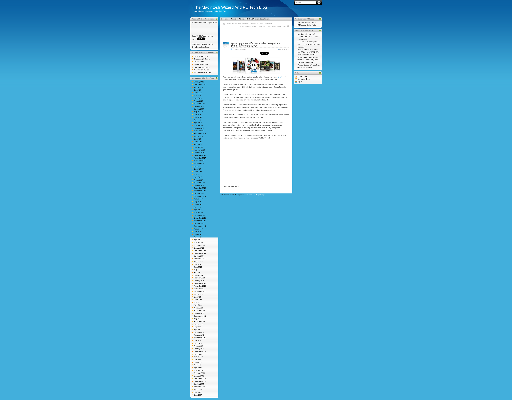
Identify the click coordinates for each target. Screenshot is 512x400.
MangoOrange (260, 194)
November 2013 (200, 286)
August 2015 (198, 229)
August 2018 (198, 136)
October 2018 (199, 131)
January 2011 (199, 335)
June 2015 (198, 234)
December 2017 (200, 155)
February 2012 (199, 321)
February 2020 (199, 104)
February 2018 (199, 150)
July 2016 (197, 202)
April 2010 (198, 343)
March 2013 (198, 308)
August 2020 (198, 87)
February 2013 (199, 311)
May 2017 (197, 174)
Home (226, 19)
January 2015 (199, 248)
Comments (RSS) (303, 79)
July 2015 (197, 232)
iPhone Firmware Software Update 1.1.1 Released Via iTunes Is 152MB (263, 26)
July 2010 (197, 340)
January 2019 (199, 128)
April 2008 (198, 368)
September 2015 (200, 226)
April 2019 (198, 123)
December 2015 (200, 218)
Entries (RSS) (302, 77)
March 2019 (198, 125)
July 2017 (197, 169)
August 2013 (198, 294)
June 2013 (198, 300)
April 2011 (197, 330)
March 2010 (198, 346)
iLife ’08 (280, 77)
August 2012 (198, 319)
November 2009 (200, 351)
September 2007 (200, 387)
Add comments (284, 49)
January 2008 (199, 376)
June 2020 (198, 93)
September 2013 (200, 291)
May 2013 (197, 302)
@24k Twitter (196, 44)
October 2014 (199, 256)
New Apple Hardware (202, 67)
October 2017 (199, 161)
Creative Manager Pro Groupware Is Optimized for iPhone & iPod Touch (249, 23)
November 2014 (200, 253)
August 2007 (198, 390)
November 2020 (200, 85)
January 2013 (199, 313)
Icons (231, 194)
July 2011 (197, 327)
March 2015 (198, 242)
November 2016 (200, 191)
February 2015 (199, 245)
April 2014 (198, 272)
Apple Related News (201, 56)
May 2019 (197, 120)
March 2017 (198, 180)
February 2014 (199, 278)
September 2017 (200, 164)
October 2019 (199, 109)
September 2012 (200, 316)
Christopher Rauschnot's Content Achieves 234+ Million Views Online (308, 36)
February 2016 (199, 215)
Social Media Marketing (202, 73)
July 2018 (197, 139)
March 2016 (198, 212)
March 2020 (198, 101)
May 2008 (197, 365)
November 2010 (200, 338)
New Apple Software (201, 70)
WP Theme (224, 194)
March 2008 (198, 370)
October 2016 (199, 194)
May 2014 (197, 270)
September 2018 (200, 134)
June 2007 (198, 395)
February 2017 (199, 183)
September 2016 (200, 196)
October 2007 (199, 384)
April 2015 (198, 240)
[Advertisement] (256, 32)
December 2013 (200, 283)
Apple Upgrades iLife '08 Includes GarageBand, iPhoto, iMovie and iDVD (256, 44)
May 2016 (197, 207)
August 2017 (198, 166)
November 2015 (200, 221)
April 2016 (198, 210)
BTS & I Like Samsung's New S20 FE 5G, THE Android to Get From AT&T (308, 44)
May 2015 (197, 237)
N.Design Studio (240, 194)
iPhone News (199, 62)
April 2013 (198, 305)
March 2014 (198, 275)
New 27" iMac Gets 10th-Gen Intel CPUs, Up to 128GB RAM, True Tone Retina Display (308, 52)
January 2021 (199, 82)
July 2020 (197, 90)
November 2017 (200, 158)
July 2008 (197, 360)
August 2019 (198, 112)
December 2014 (200, 251)
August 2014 (198, 262)
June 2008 (198, 362)
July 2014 (197, 264)
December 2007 (200, 379)
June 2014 (198, 267)
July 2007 (197, 392)
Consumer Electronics (202, 59)
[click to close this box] (216, 19)
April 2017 (198, 177)
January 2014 (199, 281)
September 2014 (200, 259)
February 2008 (199, 373)
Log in (299, 82)
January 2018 (199, 153)
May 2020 (197, 95)
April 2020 (198, 98)
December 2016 (200, 188)
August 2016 (198, 199)
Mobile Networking (201, 64)
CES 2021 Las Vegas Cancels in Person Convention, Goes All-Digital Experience (308, 59)
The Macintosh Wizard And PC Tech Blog (230, 7)
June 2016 (198, 204)
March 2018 (198, 147)
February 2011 (199, 332)
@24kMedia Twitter (208, 44)
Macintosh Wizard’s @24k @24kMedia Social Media (250, 19)
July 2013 (197, 297)
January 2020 (199, 106)
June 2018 (198, 142)
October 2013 (199, 289)
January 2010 (199, 349)
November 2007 (200, 381)
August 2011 (198, 324)
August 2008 (198, 357)
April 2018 (198, 144)
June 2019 (198, 117)
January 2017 (199, 185)
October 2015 (199, 223)
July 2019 (197, 115)
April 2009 (198, 354)
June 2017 (198, 172)
